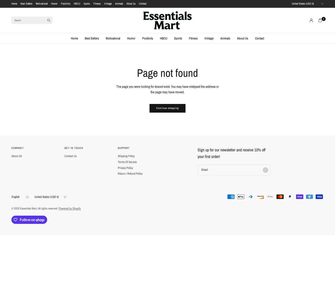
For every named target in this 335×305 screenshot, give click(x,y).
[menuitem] (14, 3)
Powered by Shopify (70, 208)
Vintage (108, 3)
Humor (54, 3)
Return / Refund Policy (130, 174)
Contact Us (70, 156)
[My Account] (311, 20)
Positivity (65, 3)
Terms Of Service (127, 162)
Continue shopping (167, 108)
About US (16, 156)
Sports (87, 3)
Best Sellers (26, 3)
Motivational (42, 3)
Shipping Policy (126, 156)
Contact (143, 3)
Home (14, 3)
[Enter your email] (265, 170)
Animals (119, 3)
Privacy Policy (125, 168)
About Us (131, 3)
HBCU (77, 3)
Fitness (97, 3)
